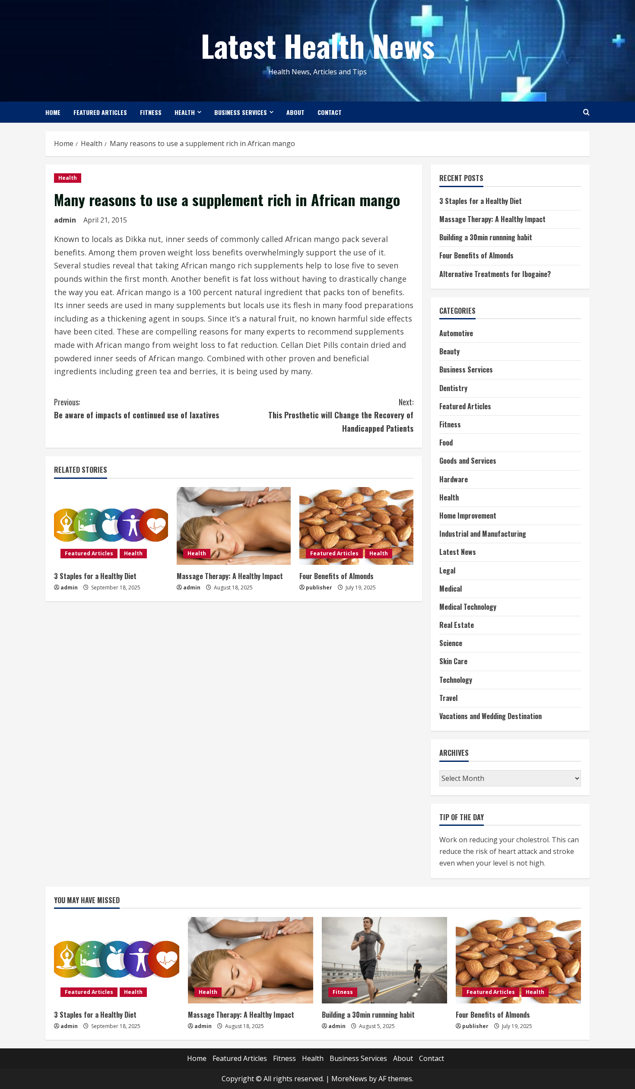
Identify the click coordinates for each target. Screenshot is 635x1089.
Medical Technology (467, 607)
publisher (319, 587)
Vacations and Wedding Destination (490, 716)
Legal (447, 570)
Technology (455, 680)
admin (65, 220)
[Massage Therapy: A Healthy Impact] (234, 526)
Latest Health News (318, 44)
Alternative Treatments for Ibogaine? (495, 274)
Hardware (453, 479)
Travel (448, 698)
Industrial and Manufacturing (482, 534)
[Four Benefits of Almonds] (356, 526)
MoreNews (349, 1078)
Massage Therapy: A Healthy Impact (230, 576)
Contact (330, 112)
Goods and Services (467, 460)
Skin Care (453, 661)
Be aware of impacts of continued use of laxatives (136, 408)
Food (446, 442)
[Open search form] (586, 112)
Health (185, 112)
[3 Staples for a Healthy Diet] (111, 526)
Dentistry (453, 388)
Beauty (449, 351)
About (295, 112)
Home (52, 112)
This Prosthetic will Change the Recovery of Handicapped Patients (340, 415)
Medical (450, 588)
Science (450, 643)
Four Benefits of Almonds (336, 576)
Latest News (457, 552)
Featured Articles (100, 112)
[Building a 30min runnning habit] (384, 960)
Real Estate (456, 625)
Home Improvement (467, 515)
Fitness (151, 112)
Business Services (240, 112)
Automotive (456, 333)
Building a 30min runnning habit (485, 237)
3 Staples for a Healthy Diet (95, 576)
